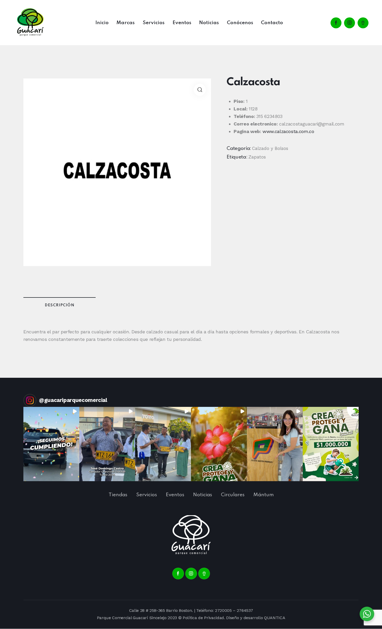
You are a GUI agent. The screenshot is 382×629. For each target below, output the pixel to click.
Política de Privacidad (203, 617)
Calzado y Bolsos (270, 148)
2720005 (223, 610)
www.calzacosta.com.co (288, 131)
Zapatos (257, 157)
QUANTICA (274, 617)
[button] (200, 90)
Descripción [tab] (59, 305)
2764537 (245, 610)
